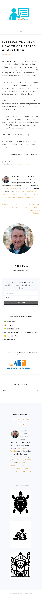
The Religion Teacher (10, 188)
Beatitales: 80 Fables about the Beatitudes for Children (19, 465)
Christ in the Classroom (24, 191)
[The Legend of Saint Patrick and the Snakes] (20, 577)
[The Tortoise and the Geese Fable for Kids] (20, 515)
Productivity (28, 164)
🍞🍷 (6, 325)
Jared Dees (21, 14)
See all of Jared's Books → (20, 471)
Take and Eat (17, 194)
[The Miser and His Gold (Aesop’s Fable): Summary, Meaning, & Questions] (20, 546)
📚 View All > (9, 339)
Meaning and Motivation (16, 164)
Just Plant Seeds (13, 329)
